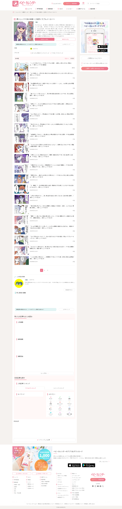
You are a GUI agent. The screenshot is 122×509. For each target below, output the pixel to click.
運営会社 (40, 503)
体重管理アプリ (61, 497)
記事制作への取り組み (23, 473)
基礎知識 (50, 8)
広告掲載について (79, 503)
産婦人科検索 (44, 483)
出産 (15, 488)
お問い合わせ (92, 503)
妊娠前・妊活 (17, 484)
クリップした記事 (44, 440)
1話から (67, 58)
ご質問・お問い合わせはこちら (94, 68)
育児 (15, 491)
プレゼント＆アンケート (63, 486)
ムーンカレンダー (76, 475)
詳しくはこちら (104, 461)
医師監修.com (75, 486)
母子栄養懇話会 (75, 499)
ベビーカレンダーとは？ (31, 503)
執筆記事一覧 (69, 289)
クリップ (67, 44)
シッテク (74, 482)
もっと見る (44, 373)
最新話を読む (65, 39)
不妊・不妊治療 (17, 493)
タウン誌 (60, 482)
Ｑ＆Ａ (61, 8)
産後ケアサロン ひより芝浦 (78, 490)
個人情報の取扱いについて (48, 503)
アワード (60, 477)
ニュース (29, 8)
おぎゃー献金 (75, 497)
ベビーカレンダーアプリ (63, 495)
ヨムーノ (74, 484)
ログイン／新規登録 (71, 3)
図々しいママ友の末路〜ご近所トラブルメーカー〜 (43, 12)
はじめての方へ (57, 3)
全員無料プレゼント (62, 488)
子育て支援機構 (75, 494)
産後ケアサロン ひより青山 (78, 488)
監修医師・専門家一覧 (42, 473)
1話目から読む (44, 39)
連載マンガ (25, 12)
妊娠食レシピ (31, 486)
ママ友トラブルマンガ (57, 53)
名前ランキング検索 (62, 475)
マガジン (60, 479)
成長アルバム (81, 8)
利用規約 (86, 503)
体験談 (29, 479)
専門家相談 (40, 8)
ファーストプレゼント (63, 490)
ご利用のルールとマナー (94, 58)
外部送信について (59, 503)
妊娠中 (15, 486)
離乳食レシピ (31, 484)
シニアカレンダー (76, 479)
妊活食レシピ (31, 488)
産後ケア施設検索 (45, 481)
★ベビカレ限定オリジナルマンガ (40, 53)
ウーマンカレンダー (76, 477)
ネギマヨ (35, 48)
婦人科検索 (43, 485)
